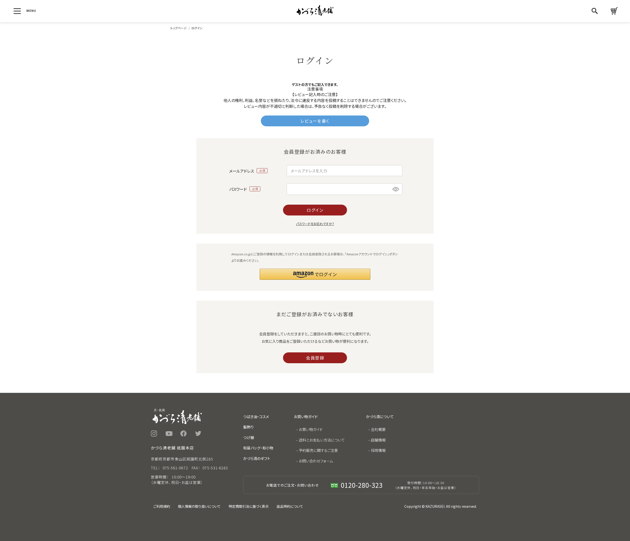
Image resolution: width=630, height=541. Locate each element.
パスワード (238, 189)
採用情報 (378, 450)
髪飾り (248, 426)
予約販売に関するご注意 (318, 450)
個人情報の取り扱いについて (199, 506)
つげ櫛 (248, 437)
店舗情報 (378, 440)
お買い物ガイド (311, 429)
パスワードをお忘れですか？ (315, 223)
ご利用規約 (161, 506)
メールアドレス (242, 170)
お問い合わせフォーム (316, 460)
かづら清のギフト (256, 458)
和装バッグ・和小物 (258, 447)
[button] (315, 274)
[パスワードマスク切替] (396, 189)
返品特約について (290, 506)
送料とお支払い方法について (322, 440)
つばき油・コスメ (256, 416)
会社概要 (378, 429)
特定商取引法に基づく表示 (249, 506)
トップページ (179, 28)
